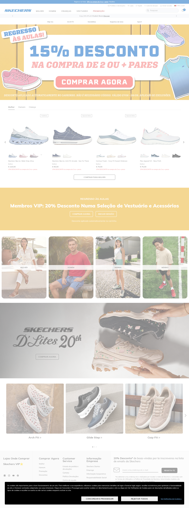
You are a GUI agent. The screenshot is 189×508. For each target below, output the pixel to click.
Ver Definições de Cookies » (171, 499)
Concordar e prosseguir (99, 499)
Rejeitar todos (139, 499)
